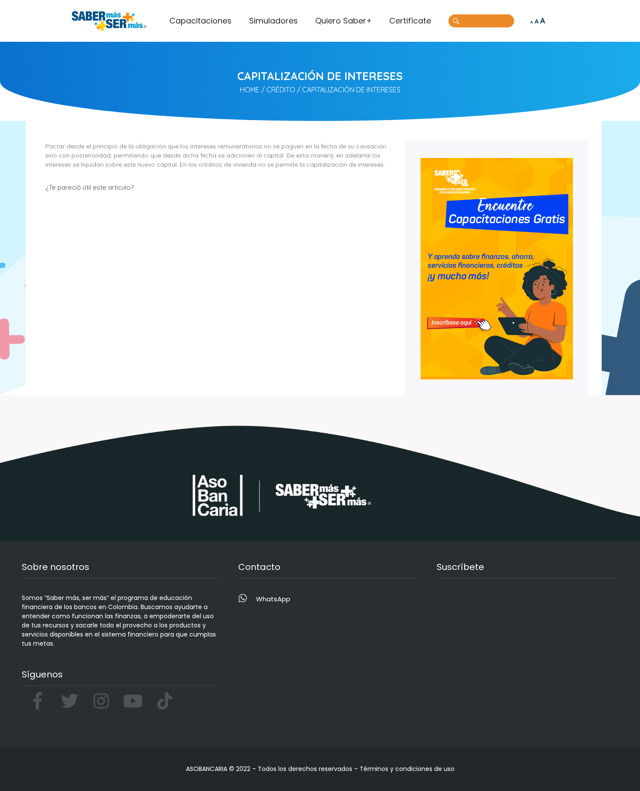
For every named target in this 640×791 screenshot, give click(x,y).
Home (249, 89)
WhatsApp (273, 598)
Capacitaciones (200, 20)
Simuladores (273, 20)
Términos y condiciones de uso (407, 768)
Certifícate (410, 20)
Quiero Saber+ (343, 20)
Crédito (280, 89)
